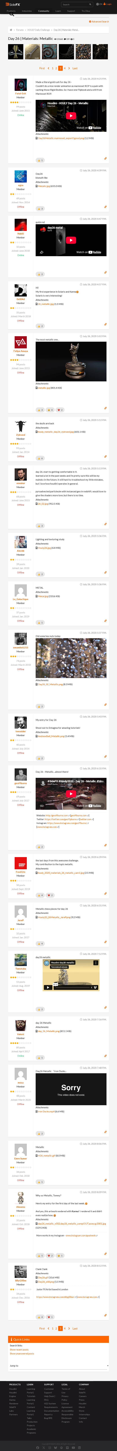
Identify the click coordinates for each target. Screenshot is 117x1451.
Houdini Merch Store (82, 1407)
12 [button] (68, 63)
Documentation (51, 1410)
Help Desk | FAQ (49, 1398)
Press (81, 1400)
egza (20, 185)
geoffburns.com (79, 815)
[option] (16, 51)
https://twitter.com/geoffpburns (61, 819)
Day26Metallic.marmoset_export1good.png (61, 138)
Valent (20, 1034)
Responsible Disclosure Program (67, 1418)
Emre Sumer (20, 1158)
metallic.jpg (44, 387)
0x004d (21, 299)
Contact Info (83, 1420)
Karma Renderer (13, 1402)
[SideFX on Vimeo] (67, 1447)
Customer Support (49, 1391)
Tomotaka (20, 968)
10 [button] (63, 63)
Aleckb (20, 550)
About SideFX (82, 1391)
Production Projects (32, 1423)
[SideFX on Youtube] (73, 1447)
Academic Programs (31, 1431)
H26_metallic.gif (46, 1155)
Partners (13, 1414)
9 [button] (61, 63)
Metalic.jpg (44, 186)
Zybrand (20, 434)
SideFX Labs (12, 1409)
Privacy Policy (65, 1398)
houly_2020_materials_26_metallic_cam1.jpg (61, 872)
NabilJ (21, 233)
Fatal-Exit (20, 93)
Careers (83, 1396)
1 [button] (42, 63)
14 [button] (72, 63)
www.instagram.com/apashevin (81, 1235)
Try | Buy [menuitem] (86, 11)
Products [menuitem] (11, 11)
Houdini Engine (13, 1394)
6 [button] (54, 63)
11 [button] (65, 63)
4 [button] (49, 63)
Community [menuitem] (43, 11)
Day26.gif (43, 1277)
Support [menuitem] (71, 11)
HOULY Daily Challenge (39, 30)
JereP (21, 920)
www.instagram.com (47, 827)
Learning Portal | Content (31, 1403)
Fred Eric (20, 871)
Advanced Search (100, 21)
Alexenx (20, 1206)
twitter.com (85, 819)
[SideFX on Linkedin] (79, 1447)
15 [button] (74, 63)
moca (20, 1082)
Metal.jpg (43, 596)
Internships (84, 1414)
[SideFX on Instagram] (49, 1447)
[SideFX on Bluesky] (55, 1447)
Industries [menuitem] (27, 11)
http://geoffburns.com (57, 815)
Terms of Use (66, 1391)
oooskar (20, 483)
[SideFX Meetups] (61, 1447)
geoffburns (20, 783)
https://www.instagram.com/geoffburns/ (67, 823)
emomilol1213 (20, 647)
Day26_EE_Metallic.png (50, 684)
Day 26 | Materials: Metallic (67, 30)
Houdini (13, 1389)
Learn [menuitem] (58, 11)
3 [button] (47, 63)
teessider (21, 731)
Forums (20, 30)
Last (75, 68)
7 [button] (56, 63)
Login (109, 4)
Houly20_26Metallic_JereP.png (54, 917)
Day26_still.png (46, 1281)
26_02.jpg (43, 503)
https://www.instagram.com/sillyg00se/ (55, 1297)
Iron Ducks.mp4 (46, 1111)
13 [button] (70, 63)
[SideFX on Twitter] (43, 1447)
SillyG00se (20, 1280)
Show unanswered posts (22, 1353)
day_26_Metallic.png (49, 1031)
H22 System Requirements (51, 1405)
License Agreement (67, 1405)
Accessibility (68, 1410)
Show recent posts (19, 1349)
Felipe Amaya (21, 351)
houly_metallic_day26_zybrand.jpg (56, 431)
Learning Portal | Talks (31, 1414)
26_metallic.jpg (46, 303)
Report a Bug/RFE (48, 1416)
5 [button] (52, 63)
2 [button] (45, 63)
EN (100, 4)
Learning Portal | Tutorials (31, 1392)
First (42, 68)
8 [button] (58, 63)
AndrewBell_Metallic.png (51, 736)
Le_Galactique (20, 599)
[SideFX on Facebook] (37, 1447)
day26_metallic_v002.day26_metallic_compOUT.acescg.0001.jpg (72, 1223)
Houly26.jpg (44, 547)
